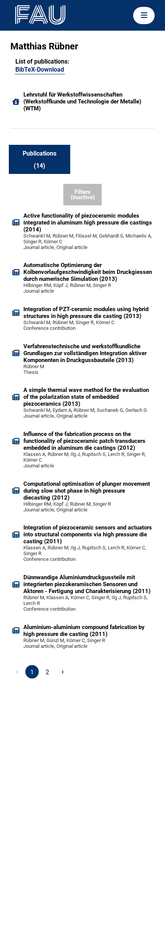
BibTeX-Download (39, 69)
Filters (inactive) (83, 194)
